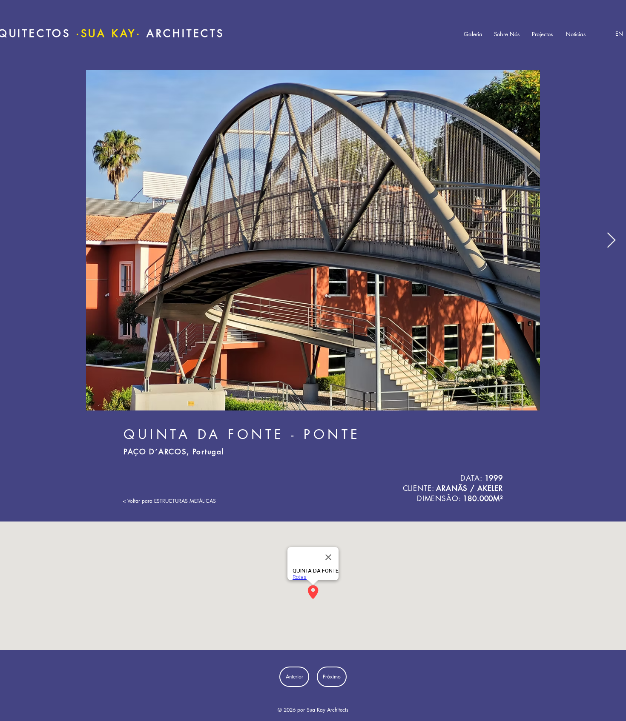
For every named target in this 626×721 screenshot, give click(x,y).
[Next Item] (611, 240)
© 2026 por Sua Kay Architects (313, 709)
